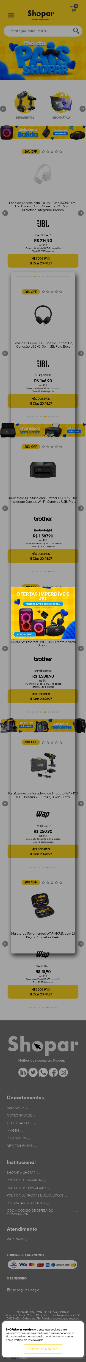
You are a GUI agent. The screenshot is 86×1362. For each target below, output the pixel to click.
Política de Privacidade (28, 1340)
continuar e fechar (43, 1349)
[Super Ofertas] (43, 613)
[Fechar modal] (71, 360)
